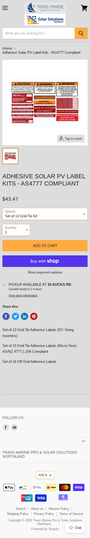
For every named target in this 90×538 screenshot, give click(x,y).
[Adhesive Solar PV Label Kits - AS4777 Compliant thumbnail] (10, 156)
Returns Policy (59, 509)
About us (37, 509)
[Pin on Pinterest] (33, 316)
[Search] (81, 33)
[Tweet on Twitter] (15, 316)
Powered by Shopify (45, 529)
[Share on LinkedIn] (24, 316)
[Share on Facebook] (6, 316)
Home (7, 48)
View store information (23, 295)
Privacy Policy (44, 514)
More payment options (45, 272)
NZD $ (43, 475)
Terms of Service (71, 514)
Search (21, 509)
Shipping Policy (18, 514)
